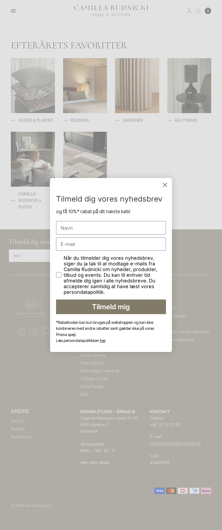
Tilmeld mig (111, 306)
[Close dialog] (165, 185)
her (102, 340)
